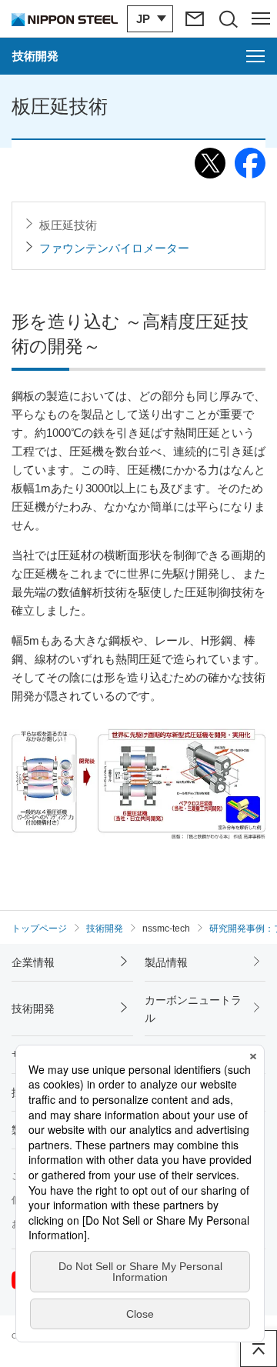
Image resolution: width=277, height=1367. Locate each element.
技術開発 (33, 1008)
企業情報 (33, 962)
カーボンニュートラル (193, 1008)
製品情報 (166, 962)
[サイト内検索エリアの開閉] (227, 18)
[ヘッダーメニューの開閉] (260, 18)
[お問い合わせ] (194, 18)
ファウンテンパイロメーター (114, 248)
